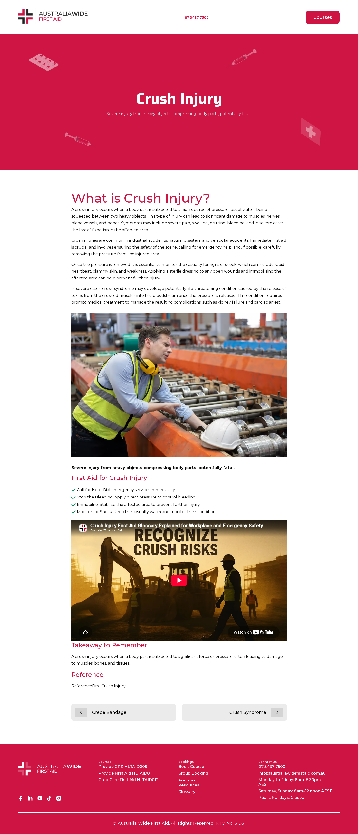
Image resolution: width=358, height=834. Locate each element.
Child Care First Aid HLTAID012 (128, 779)
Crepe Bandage (109, 712)
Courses (322, 17)
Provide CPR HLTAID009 (122, 766)
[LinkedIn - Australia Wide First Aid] (30, 799)
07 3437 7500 (271, 766)
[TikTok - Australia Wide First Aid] (49, 799)
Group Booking (193, 773)
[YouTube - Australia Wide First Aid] (39, 799)
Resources (188, 785)
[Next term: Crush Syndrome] (277, 712)
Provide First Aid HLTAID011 (125, 773)
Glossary (186, 791)
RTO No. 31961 (230, 823)
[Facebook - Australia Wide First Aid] (20, 799)
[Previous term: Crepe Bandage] (81, 712)
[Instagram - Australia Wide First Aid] (58, 799)
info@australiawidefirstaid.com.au (292, 773)
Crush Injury (113, 686)
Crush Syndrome (247, 712)
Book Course (191, 766)
